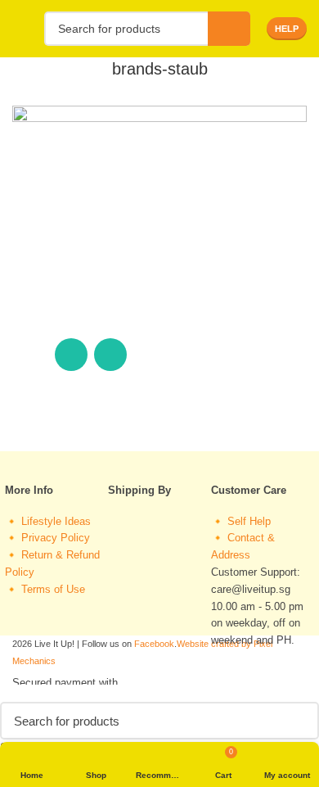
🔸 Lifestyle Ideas (48, 521)
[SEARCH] (229, 28)
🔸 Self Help (241, 521)
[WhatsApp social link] (71, 354)
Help (287, 29)
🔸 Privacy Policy (47, 537)
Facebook (154, 644)
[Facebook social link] (32, 354)
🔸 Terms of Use (45, 589)
